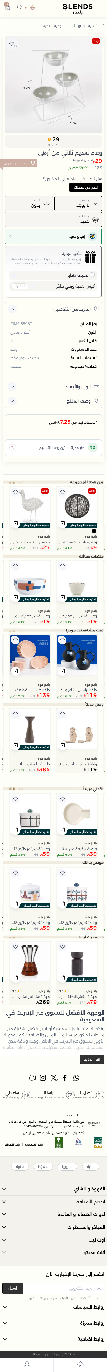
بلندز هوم (90, 536)
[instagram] (43, 1079)
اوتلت (96, 41)
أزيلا (18, 1167)
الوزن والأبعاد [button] (78, 386)
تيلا (88, 1167)
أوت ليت (75, 26)
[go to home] (80, 1365)
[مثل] (62, 492)
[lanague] (29, 8)
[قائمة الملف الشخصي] (27, 1365)
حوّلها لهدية (72, 253)
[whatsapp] (76, 1079)
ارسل (12, 1288)
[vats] (98, 1144)
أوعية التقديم (52, 26)
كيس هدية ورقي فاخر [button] (75, 286)
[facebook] (65, 1079)
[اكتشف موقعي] (12, 447)
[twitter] (54, 1079)
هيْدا (41, 1167)
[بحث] (18, 8)
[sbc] (78, 1144)
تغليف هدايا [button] (78, 275)
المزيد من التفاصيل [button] (72, 309)
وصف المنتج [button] (79, 401)
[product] (77, 507)
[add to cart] (62, 523)
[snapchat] (32, 1079)
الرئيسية (93, 26)
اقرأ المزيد (92, 1059)
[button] (99, 8)
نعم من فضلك (86, 187)
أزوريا (65, 1167)
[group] (53, 84)
